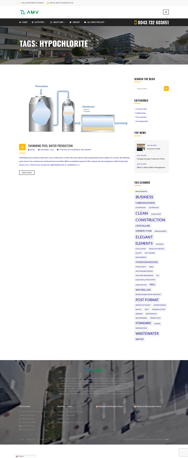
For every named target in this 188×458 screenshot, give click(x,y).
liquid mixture (141, 285)
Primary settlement (143, 305)
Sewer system (155, 318)
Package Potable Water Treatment (148, 294)
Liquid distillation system (145, 280)
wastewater (147, 333)
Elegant (144, 237)
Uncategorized (142, 121)
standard (143, 323)
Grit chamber (150, 253)
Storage (157, 323)
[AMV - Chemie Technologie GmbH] (29, 12)
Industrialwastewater (144, 271)
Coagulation (156, 214)
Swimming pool (141, 328)
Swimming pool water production (50, 145)
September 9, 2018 (47, 150)
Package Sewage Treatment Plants (151, 159)
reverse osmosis (160, 305)
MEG (152, 284)
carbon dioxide (145, 203)
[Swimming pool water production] (74, 108)
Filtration (159, 244)
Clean (142, 213)
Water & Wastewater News (110, 406)
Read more (27, 173)
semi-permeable (141, 318)
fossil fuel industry (156, 249)
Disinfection (144, 231)
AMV (167, 439)
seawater (139, 314)
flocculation (141, 249)
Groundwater (141, 257)
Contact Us (42, 439)
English (21, 456)
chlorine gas (154, 207)
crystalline (143, 225)
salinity (139, 309)
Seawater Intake (153, 149)
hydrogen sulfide (147, 262)
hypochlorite (141, 267)
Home (21, 439)
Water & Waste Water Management (151, 167)
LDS (157, 275)
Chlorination (141, 207)
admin (32, 150)
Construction (64, 150)
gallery (139, 253)
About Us (31, 439)
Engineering (75, 150)
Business (144, 197)
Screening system (158, 309)
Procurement (86, 150)
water (139, 339)
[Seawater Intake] (141, 148)
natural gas (143, 289)
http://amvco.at (28, 429)
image (151, 267)
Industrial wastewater (144, 275)
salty (147, 309)
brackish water (141, 191)
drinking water (160, 231)
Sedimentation (151, 314)
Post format (147, 300)
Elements (144, 243)
